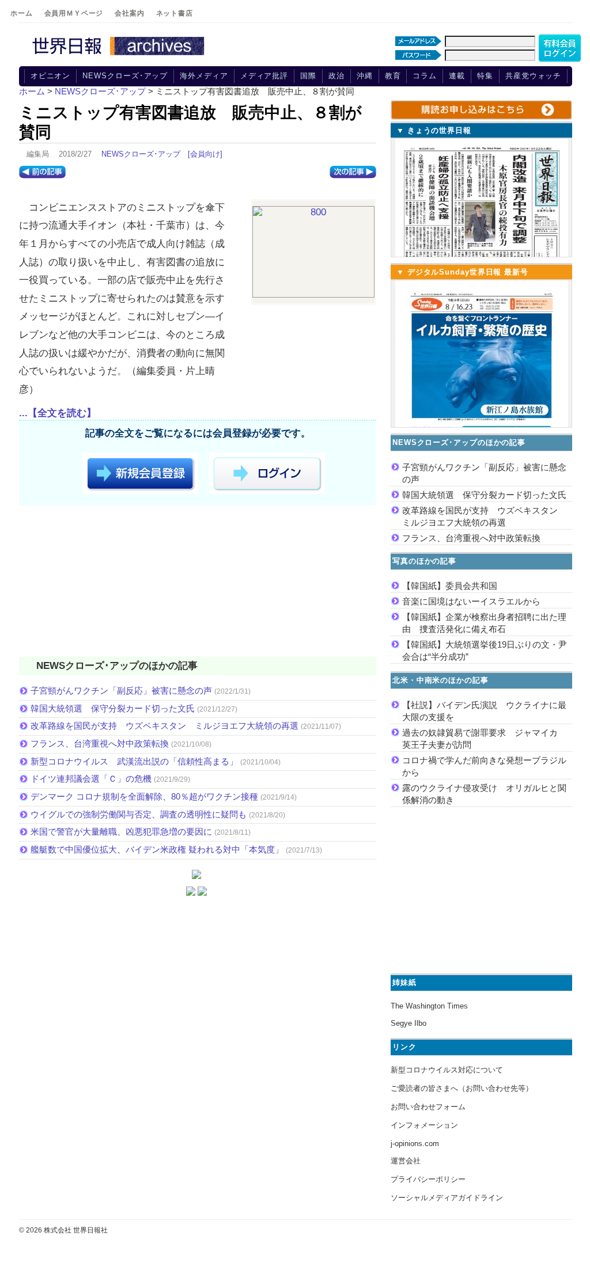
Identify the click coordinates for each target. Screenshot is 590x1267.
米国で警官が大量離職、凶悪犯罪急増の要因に (121, 831)
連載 (457, 75)
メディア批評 (264, 75)
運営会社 (406, 1160)
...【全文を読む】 (57, 413)
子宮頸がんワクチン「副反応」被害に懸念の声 (121, 690)
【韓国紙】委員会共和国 (449, 586)
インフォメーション (424, 1125)
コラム (425, 75)
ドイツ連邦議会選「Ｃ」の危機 (91, 778)
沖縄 (365, 75)
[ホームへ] (120, 56)
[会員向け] (205, 154)
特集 (485, 75)
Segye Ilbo (408, 1023)
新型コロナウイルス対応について (447, 1070)
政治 (336, 75)
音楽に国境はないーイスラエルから (471, 601)
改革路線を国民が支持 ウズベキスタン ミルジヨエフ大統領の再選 (164, 725)
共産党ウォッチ (533, 75)
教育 (393, 75)
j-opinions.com (415, 1143)
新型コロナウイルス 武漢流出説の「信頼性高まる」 (134, 761)
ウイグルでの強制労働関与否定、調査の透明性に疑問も (139, 814)
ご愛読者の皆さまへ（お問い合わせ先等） (462, 1088)
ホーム (21, 13)
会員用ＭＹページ (74, 13)
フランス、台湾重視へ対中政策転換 (100, 743)
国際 (308, 75)
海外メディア (204, 75)
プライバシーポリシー (428, 1179)
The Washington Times (429, 1006)
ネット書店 (174, 13)
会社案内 (129, 13)
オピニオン (51, 75)
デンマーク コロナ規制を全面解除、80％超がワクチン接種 (144, 796)
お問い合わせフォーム (428, 1106)
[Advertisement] (197, 583)
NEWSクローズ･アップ (125, 75)
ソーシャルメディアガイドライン (447, 1197)
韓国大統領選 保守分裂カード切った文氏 (113, 708)
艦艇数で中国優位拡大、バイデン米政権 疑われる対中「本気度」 (157, 849)
